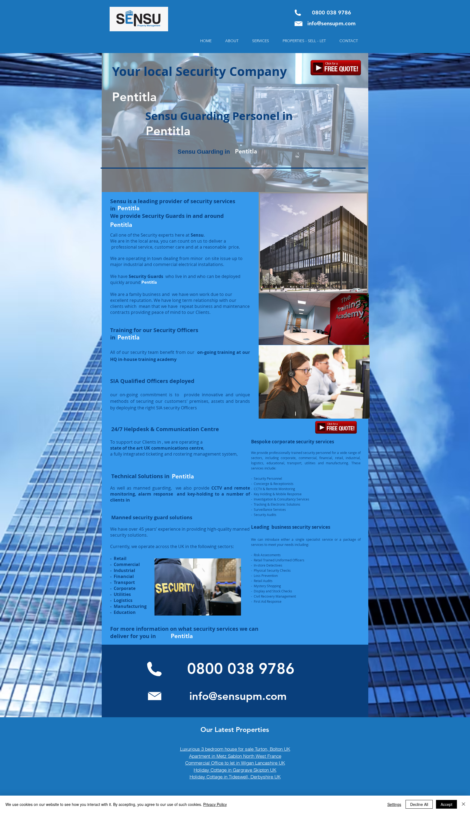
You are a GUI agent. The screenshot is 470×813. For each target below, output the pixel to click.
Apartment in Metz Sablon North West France (235, 756)
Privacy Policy (215, 804)
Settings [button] (394, 804)
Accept (446, 804)
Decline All (419, 804)
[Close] (463, 804)
